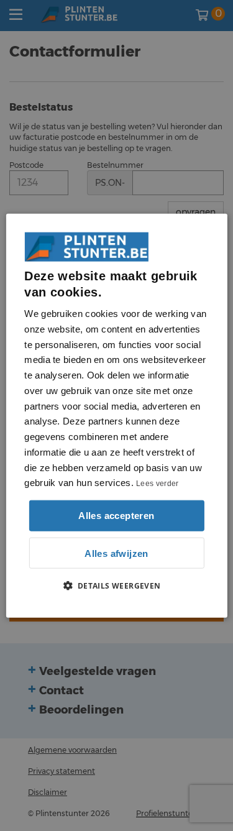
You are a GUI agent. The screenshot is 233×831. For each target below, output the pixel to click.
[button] (116, 585)
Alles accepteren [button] (116, 515)
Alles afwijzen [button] (116, 553)
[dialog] (116, 415)
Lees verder (157, 483)
